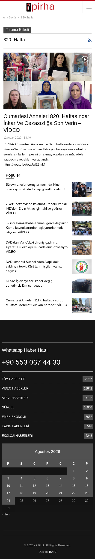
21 (60, 493)
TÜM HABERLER (13, 379)
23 (86, 493)
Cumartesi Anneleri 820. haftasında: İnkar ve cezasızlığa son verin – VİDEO (46, 123)
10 (8, 486)
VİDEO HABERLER (15, 388)
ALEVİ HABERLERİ (15, 398)
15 (73, 486)
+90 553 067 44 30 (31, 362)
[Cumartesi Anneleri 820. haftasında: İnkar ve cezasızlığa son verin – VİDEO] (47, 81)
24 (8, 501)
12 (34, 486)
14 (60, 486)
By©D (52, 551)
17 (8, 493)
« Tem (6, 514)
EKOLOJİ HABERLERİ (17, 435)
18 (21, 493)
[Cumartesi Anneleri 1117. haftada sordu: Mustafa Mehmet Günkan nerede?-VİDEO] (82, 305)
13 (47, 486)
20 (47, 493)
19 (34, 493)
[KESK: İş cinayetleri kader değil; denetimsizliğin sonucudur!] (82, 286)
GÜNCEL (8, 407)
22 (73, 493)
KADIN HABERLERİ (15, 426)
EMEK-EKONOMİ (14, 417)
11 (21, 486)
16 (86, 486)
